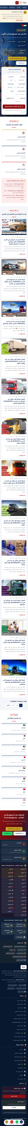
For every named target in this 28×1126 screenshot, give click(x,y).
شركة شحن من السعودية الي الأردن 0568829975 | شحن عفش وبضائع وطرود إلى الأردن (14, 282)
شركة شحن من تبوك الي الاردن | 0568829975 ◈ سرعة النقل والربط (14, 482)
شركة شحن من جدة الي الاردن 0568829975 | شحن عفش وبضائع (14, 323)
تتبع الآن (14, 1107)
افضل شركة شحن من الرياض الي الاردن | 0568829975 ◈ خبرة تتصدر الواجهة (14, 603)
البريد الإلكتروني (10, 98)
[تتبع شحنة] (20, 2)
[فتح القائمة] (17, 2)
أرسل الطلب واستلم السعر (13, 106)
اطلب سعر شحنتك (13, 829)
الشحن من (22, 76)
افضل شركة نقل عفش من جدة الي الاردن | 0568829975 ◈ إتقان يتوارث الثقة (15, 361)
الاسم (12, 91)
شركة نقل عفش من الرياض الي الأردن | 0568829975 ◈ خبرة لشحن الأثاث (14, 642)
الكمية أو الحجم (21, 91)
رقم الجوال (22, 98)
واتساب (20, 63)
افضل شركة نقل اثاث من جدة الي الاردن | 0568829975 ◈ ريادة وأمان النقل (14, 523)
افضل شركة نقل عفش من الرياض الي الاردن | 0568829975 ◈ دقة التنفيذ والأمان (14, 401)
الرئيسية (24, 7)
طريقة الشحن (22, 84)
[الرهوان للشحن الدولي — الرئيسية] (25, 2)
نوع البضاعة (11, 84)
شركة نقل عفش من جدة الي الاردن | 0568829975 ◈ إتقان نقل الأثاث (14, 563)
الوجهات (19, 7)
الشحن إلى (11, 76)
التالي (8, 705)
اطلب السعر (14, 1096)
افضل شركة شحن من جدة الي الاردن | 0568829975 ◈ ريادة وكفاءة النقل (15, 441)
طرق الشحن (12, 7)
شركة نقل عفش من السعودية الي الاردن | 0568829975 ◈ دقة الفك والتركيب (14, 682)
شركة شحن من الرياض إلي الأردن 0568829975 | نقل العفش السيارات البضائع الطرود (14, 242)
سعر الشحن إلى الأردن (16, 58)
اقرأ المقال (22, 254)
